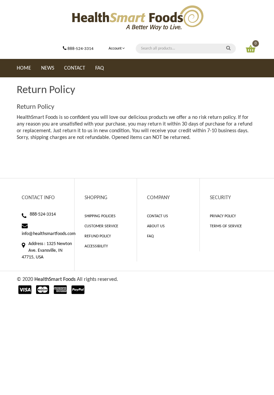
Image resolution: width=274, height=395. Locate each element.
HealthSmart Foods (55, 279)
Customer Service (101, 226)
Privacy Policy (223, 216)
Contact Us (157, 216)
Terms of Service (226, 226)
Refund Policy (98, 236)
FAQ (150, 236)
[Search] (228, 48)
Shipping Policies (100, 216)
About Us (156, 226)
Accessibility (96, 246)
